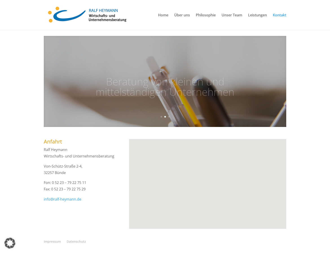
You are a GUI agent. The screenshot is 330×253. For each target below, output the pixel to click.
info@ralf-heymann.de (62, 199)
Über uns (182, 15)
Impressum (52, 241)
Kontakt (279, 15)
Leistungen (257, 15)
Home (163, 15)
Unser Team (232, 15)
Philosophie (206, 15)
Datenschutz (76, 241)
